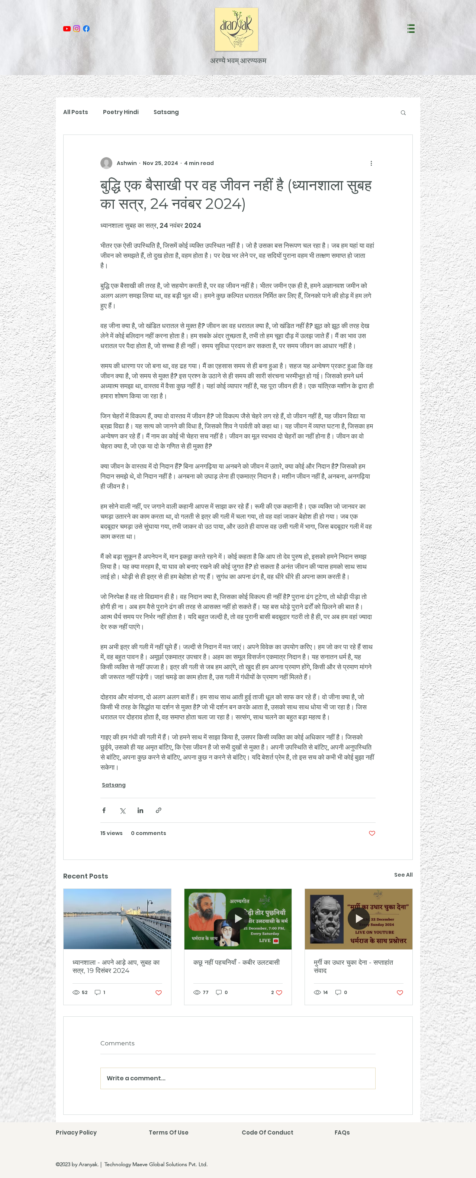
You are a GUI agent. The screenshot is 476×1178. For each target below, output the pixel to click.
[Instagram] (76, 28)
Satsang (166, 112)
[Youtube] (66, 28)
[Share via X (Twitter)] (122, 810)
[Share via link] (158, 810)
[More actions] (371, 163)
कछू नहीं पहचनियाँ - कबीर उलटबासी (236, 962)
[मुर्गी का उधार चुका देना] (358, 919)
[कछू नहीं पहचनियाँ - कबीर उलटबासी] (238, 919)
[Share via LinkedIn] (140, 810)
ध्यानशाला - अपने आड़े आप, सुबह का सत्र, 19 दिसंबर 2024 (116, 966)
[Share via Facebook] (103, 810)
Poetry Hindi (121, 112)
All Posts (75, 112)
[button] (411, 28)
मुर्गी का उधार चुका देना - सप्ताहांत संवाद (353, 966)
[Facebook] (86, 28)
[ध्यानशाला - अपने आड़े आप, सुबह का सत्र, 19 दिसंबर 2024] (117, 919)
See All (403, 874)
